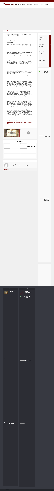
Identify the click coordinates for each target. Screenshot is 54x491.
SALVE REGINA (11, 291)
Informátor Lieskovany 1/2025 (47, 136)
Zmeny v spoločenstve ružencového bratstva (14, 150)
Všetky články (7, 169)
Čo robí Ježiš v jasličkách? (27, 297)
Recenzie (41, 4)
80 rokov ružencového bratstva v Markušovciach (31, 146)
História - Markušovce (46, 71)
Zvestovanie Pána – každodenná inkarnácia (29, 361)
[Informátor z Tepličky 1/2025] (41, 229)
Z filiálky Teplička (46, 198)
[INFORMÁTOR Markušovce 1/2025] (41, 102)
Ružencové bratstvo (13, 149)
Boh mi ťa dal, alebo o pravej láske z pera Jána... (28, 425)
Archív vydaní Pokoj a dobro (12, 0)
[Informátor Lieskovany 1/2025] (41, 166)
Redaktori (6, 0)
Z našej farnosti (36, 4)
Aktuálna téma (17, 4)
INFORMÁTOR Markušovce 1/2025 (46, 73)
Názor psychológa (29, 4)
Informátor (46, 4)
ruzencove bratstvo (17, 126)
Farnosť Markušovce (19, 0)
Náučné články (22, 4)
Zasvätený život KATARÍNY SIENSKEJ (31, 150)
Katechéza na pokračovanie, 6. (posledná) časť (28, 292)
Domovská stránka (6, 30)
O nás (4, 0)
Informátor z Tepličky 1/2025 (46, 200)
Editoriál (12, 4)
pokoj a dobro (10, 126)
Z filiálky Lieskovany (47, 134)
